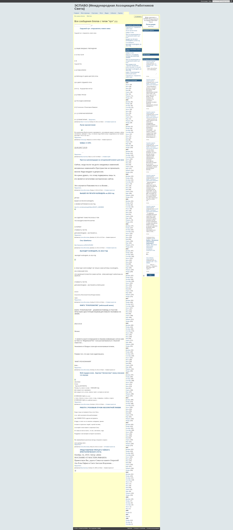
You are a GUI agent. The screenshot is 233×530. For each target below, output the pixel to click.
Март (127, 94)
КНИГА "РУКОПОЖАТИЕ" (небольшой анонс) (97, 305)
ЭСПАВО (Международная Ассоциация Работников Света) (114, 7)
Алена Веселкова (85, 190)
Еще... (150, 275)
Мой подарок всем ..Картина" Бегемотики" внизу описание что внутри (133, 66)
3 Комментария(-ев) (111, 247)
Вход (210, 1)
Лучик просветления (87, 125)
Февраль (128, 96)
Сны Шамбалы (85, 240)
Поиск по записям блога (92, 25)
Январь (128, 98)
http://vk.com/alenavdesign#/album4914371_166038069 (89, 207)
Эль (155, 64)
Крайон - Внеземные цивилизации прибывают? (152, 241)
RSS (75, 471)
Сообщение (149, 249)
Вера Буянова (84, 156)
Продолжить (92, 119)
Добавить (138, 16)
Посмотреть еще (150, 250)
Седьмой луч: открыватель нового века (95, 28)
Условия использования (153, 528)
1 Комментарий (106, 156)
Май (127, 90)
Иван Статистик (85, 121)
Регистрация (204, 1)
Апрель (128, 92)
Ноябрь (128, 103)
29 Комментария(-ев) (109, 446)
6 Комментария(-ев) (109, 190)
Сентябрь (128, 107)
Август (128, 84)
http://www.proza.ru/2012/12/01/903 (83, 245)
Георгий (148, 61)
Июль (127, 86)
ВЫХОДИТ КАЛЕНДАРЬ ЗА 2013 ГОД (94, 251)
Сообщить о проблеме (139, 528)
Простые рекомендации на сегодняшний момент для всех (102, 160)
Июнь (127, 88)
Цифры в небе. (85, 143)
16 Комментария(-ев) (110, 121)
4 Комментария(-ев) (110, 404)
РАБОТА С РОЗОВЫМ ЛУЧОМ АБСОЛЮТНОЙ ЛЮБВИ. (100, 407)
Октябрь (128, 105)
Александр (83, 139)
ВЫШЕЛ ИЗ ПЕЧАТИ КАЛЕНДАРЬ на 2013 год (97, 193)
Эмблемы (129, 528)
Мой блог (89, 16)
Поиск (231, 1)
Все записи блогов (79, 16)
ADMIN (86, 528)
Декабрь (128, 101)
